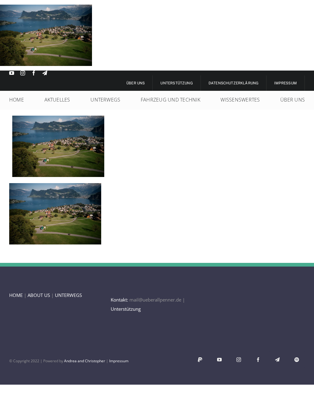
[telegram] (44, 73)
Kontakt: (119, 300)
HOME (16, 295)
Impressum (118, 360)
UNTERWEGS (68, 295)
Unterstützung (126, 309)
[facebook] (33, 73)
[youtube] (11, 73)
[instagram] (22, 73)
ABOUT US (39, 295)
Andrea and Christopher (84, 360)
